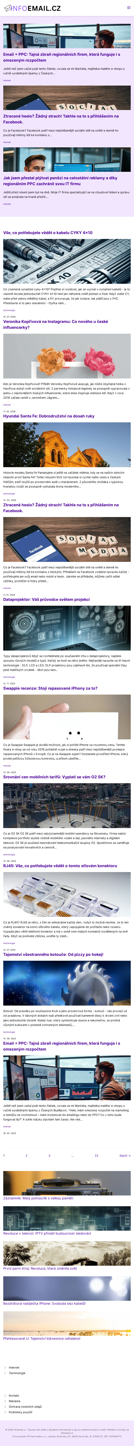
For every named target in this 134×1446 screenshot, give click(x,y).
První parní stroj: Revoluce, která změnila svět (40, 1268)
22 (96, 1155)
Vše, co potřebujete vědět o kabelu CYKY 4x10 (48, 232)
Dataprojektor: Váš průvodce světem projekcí (46, 599)
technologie (9, 310)
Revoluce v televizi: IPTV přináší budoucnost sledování (47, 1233)
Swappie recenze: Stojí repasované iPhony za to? (50, 688)
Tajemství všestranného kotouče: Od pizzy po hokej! (53, 954)
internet (7, 80)
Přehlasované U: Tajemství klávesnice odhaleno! (41, 1338)
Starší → (125, 1155)
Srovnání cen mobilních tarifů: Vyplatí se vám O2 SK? (54, 777)
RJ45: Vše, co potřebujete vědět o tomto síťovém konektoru (60, 865)
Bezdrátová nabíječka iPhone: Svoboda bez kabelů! (44, 1303)
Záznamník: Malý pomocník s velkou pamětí (38, 1198)
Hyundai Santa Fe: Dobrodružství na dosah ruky (48, 416)
